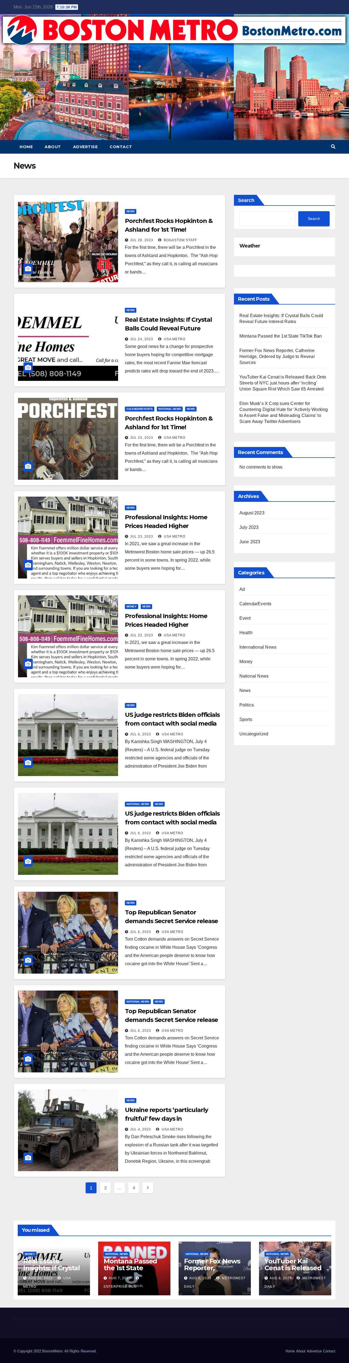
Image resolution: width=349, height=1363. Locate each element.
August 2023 (251, 513)
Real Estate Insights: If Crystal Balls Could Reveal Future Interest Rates (168, 328)
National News (169, 408)
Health (245, 632)
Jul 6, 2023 (140, 734)
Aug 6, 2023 (200, 1278)
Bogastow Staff (180, 240)
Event (245, 618)
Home (26, 146)
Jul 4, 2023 (140, 1129)
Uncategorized (254, 734)
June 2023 (249, 541)
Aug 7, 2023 (120, 1278)
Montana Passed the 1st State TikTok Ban (280, 336)
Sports (245, 719)
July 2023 (249, 527)
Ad (242, 589)
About (53, 146)
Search (246, 200)
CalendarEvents (140, 408)
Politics (246, 705)
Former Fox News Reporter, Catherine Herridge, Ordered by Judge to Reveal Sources (277, 356)
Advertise (85, 146)
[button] (333, 146)
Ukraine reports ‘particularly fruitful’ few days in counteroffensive (166, 1118)
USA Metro (174, 339)
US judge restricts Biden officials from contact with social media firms (172, 723)
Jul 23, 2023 (141, 438)
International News (258, 647)
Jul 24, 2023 (141, 339)
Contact (121, 146)
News (131, 211)
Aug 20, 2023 (40, 1278)
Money (132, 606)
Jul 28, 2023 (141, 240)
